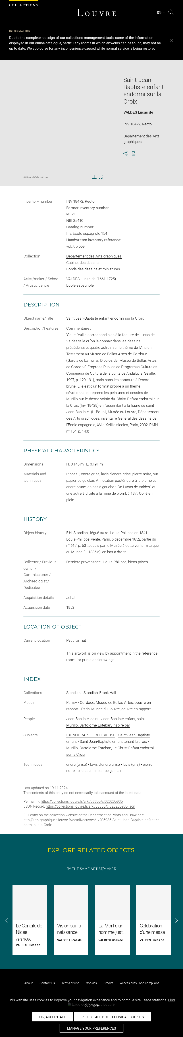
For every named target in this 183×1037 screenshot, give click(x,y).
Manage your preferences (91, 1028)
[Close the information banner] (171, 40)
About (28, 983)
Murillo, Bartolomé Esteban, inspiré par (98, 725)
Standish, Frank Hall (99, 692)
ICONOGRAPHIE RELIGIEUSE (90, 735)
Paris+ (71, 702)
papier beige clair (108, 770)
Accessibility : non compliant (139, 983)
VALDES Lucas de (138, 112)
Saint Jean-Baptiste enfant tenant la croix (113, 741)
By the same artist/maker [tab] (91, 869)
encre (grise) (76, 764)
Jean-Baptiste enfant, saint (123, 719)
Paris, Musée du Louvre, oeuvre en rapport (116, 709)
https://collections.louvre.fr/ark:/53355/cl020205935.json (90, 806)
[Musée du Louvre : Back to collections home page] (96, 12)
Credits (108, 983)
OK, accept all (52, 1017)
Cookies (91, 983)
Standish (73, 692)
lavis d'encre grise (105, 764)
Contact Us (47, 983)
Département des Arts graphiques (94, 256)
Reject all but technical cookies (112, 1017)
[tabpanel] (91, 920)
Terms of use (70, 983)
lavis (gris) (131, 764)
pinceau (84, 770)
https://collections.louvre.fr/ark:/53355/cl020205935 (82, 801)
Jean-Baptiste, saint (82, 719)
